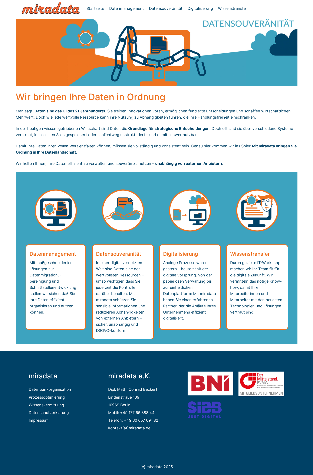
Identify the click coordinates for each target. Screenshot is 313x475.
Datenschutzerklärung (49, 412)
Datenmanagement (53, 254)
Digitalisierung (180, 254)
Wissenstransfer (250, 254)
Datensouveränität (118, 254)
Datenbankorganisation (50, 389)
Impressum (39, 420)
